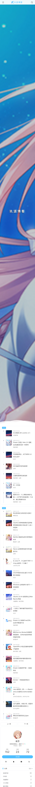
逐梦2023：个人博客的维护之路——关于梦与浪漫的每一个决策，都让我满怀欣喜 (23, 497)
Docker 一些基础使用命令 (21, 680)
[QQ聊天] (14, 761)
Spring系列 (16, 708)
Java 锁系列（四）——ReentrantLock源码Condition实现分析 (23, 691)
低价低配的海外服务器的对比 (22, 658)
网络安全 (15, 515)
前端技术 (15, 639)
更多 (30, 768)
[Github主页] (6, 761)
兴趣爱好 (15, 601)
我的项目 (15, 447)
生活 (14, 459)
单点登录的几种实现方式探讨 (22, 513)
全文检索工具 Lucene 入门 (21, 433)
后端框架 (15, 435)
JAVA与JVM (16, 565)
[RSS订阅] (29, 761)
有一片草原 (16, 485)
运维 (14, 468)
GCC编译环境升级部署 (20, 466)
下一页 (26, 724)
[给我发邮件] (21, 761)
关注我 (18, 757)
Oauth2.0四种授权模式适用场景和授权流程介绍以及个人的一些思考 (23, 525)
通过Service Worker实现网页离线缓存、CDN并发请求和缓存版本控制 (22, 634)
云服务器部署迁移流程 (20, 475)
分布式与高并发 (17, 696)
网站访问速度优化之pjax (21, 715)
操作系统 (21, 601)
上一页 (9, 724)
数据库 (15, 542)
